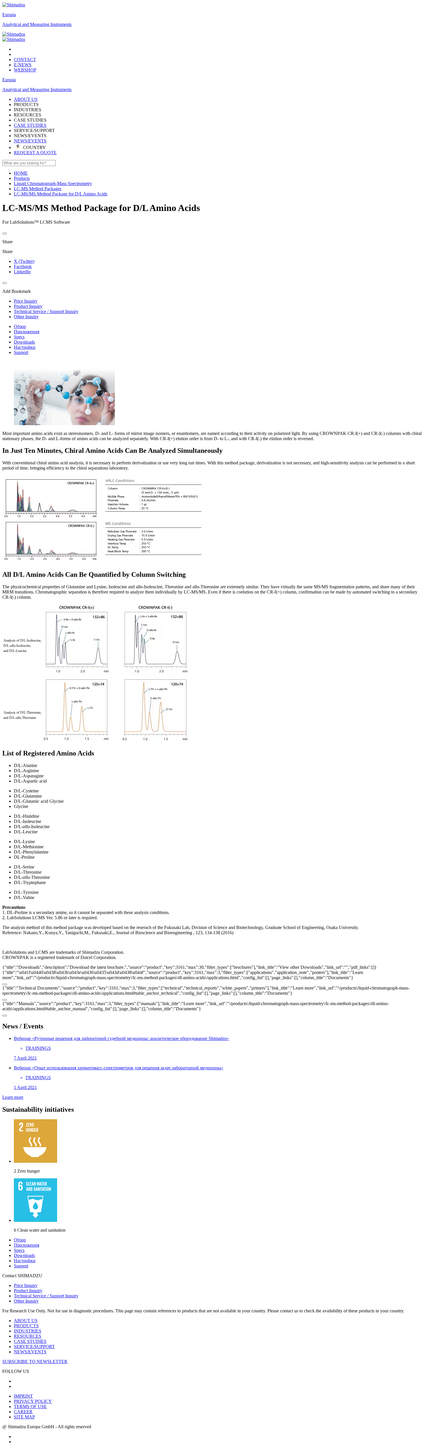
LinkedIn (22, 271)
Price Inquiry (25, 1285)
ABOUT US (25, 1320)
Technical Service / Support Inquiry (46, 1295)
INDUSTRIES (27, 1331)
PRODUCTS (26, 1325)
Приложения (26, 331)
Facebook (23, 266)
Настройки (24, 347)
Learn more (12, 1097)
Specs (19, 336)
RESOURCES (27, 1336)
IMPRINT (23, 1396)
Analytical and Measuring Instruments (37, 24)
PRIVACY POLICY (33, 1401)
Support (21, 352)
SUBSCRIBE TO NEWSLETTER (34, 1361)
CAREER (23, 1411)
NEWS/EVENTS (30, 140)
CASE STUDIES (30, 125)
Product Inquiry (28, 1290)
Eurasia (9, 14)
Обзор (20, 326)
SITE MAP (24, 1416)
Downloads (24, 342)
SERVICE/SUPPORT (34, 1346)
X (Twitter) (24, 261)
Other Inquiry (26, 1301)
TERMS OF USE (30, 1406)
